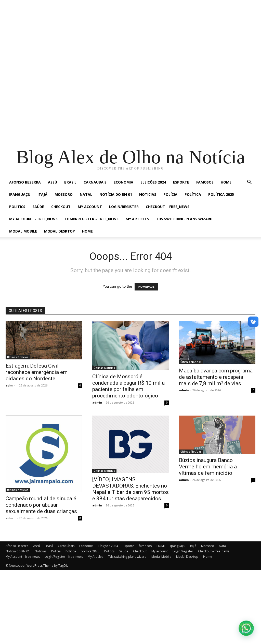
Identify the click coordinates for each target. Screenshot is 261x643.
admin (11, 385)
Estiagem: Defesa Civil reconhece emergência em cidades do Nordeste (37, 372)
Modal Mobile (23, 231)
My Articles (137, 218)
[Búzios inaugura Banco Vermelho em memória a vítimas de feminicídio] (217, 435)
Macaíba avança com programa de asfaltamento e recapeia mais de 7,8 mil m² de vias (216, 377)
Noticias (147, 194)
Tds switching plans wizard (184, 218)
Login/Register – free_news (92, 218)
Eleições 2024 (153, 182)
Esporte (181, 182)
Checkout (61, 206)
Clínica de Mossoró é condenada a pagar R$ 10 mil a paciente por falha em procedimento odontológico (128, 386)
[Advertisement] (130, 35)
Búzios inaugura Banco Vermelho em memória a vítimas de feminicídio (208, 466)
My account (90, 206)
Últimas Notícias (17, 357)
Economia (123, 182)
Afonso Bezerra (25, 182)
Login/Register (124, 206)
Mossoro (64, 194)
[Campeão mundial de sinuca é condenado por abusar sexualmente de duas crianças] (44, 454)
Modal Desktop (59, 231)
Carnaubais (95, 182)
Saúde (38, 206)
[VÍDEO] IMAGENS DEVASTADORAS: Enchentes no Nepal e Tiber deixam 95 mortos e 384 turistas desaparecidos (130, 489)
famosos (205, 182)
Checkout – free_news (167, 206)
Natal (86, 194)
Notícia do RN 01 (115, 194)
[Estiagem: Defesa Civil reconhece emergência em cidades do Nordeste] (44, 340)
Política (193, 194)
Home (87, 231)
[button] (249, 182)
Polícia (170, 194)
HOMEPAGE (146, 286)
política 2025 (221, 194)
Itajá (42, 194)
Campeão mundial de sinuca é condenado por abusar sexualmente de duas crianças (41, 504)
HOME (226, 182)
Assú (52, 182)
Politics (17, 206)
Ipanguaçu (19, 194)
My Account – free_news (33, 218)
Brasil (70, 182)
